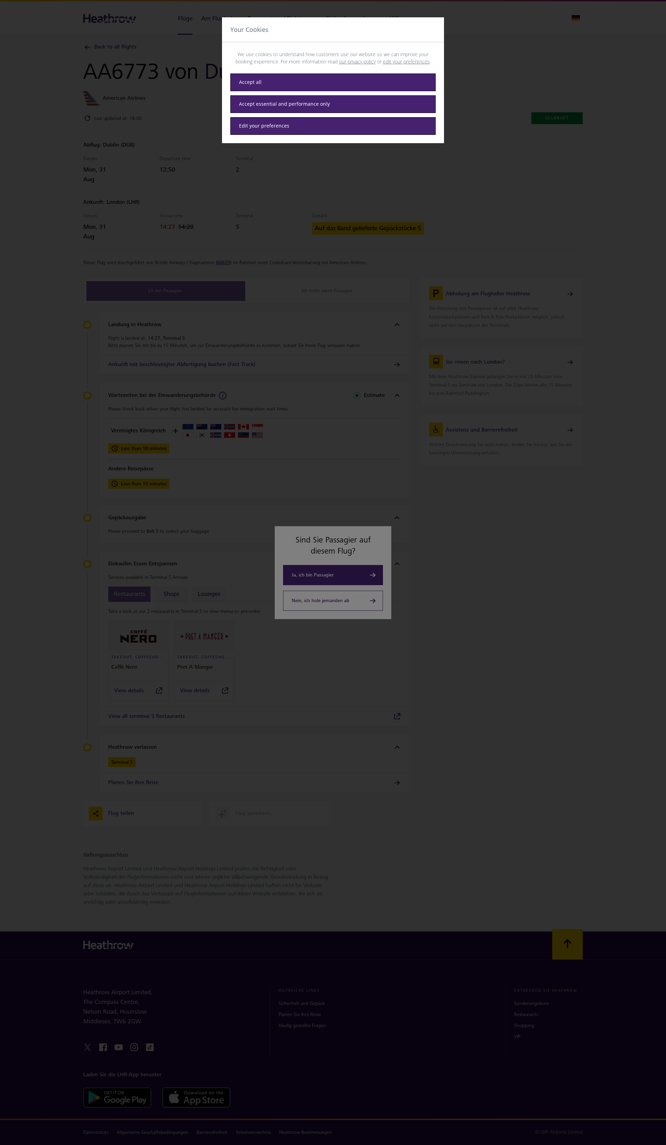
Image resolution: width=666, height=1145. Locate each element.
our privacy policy (357, 61)
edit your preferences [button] (406, 61)
